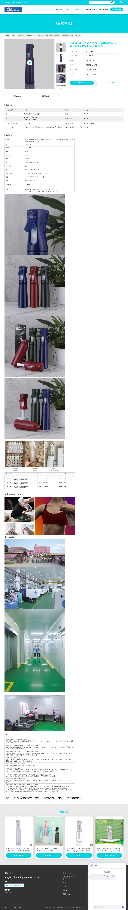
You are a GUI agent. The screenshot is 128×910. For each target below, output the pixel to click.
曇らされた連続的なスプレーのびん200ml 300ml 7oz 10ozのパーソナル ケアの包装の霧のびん (49, 850)
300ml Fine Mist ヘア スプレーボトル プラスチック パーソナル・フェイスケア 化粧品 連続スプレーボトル (109, 850)
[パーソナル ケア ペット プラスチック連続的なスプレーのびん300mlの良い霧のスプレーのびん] (18, 831)
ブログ (82, 9)
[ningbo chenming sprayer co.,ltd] (14, 9)
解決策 (88, 9)
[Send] (123, 907)
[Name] (112, 2)
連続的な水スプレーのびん (53, 798)
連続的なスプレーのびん (25, 35)
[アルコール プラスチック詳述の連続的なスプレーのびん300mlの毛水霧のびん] (29, 64)
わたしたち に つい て (67, 9)
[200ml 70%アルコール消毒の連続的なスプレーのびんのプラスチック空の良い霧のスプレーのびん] (79, 831)
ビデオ (94, 9)
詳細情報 (17, 96)
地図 (20, 907)
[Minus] (123, 866)
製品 (77, 9)
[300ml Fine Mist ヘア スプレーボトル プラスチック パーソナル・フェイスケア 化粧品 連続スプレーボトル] (109, 831)
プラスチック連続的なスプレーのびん (26, 798)
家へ (57, 9)
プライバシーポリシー (11, 907)
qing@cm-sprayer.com (16, 885)
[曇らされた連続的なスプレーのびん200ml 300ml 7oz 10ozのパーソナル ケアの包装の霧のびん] (49, 831)
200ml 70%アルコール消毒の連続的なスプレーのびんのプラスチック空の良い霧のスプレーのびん (79, 850)
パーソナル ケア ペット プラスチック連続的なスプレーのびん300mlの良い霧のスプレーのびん (18, 850)
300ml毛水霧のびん (73, 798)
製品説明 (45, 96)
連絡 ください (103, 9)
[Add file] (91, 907)
